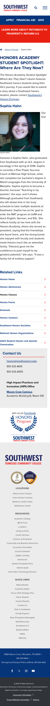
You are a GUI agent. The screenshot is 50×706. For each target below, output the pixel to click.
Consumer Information (22, 547)
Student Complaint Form (22, 563)
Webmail (22, 638)
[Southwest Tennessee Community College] (15, 7)
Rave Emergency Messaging (22, 617)
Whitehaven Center (22, 506)
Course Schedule (22, 551)
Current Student (22, 601)
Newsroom (22, 559)
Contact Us (22, 605)
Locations (22, 527)
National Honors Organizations (17, 333)
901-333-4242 (40, 662)
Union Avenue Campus (22, 497)
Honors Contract (9, 317)
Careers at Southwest (22, 539)
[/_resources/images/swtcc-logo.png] (24, 459)
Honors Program (11, 49)
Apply (10, 20)
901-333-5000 (22, 658)
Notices (36, 700)
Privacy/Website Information (18, 700)
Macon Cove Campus (22, 493)
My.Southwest (22, 585)
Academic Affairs (22, 589)
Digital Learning (22, 555)
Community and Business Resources (22, 543)
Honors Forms (7, 302)
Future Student (22, 597)
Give (41, 20)
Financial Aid (26, 20)
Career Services (22, 535)
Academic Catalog (22, 519)
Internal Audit (22, 568)
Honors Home (7, 279)
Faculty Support (22, 613)
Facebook (30, 413)
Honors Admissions (10, 286)
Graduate (5, 310)
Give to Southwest (22, 609)
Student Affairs (22, 630)
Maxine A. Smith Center (22, 502)
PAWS (22, 634)
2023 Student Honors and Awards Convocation (18, 342)
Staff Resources (22, 621)
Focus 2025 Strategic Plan (22, 593)
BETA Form (22, 523)
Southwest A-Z (22, 626)
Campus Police (22, 531)
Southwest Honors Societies (15, 325)
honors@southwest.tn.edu (22, 361)
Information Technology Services (22, 572)
